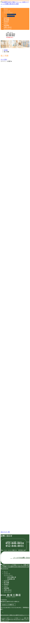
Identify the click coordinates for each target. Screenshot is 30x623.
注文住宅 (6, 18)
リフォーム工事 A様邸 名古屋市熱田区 (15, 370)
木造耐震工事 (11, 16)
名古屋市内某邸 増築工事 (10, 519)
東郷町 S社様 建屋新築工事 (11, 189)
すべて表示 (4, 59)
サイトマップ (7, 29)
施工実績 (6, 20)
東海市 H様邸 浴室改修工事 (11, 101)
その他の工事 (10, 329)
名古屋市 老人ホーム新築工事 (11, 145)
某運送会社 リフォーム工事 (10, 415)
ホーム (6, 9)
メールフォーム (6, 39)
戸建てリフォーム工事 (12, 104)
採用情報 (6, 25)
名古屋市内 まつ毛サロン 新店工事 (14, 326)
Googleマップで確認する (8, 604)
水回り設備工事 (11, 14)
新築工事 (9, 148)
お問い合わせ (8, 27)
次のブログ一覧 (5, 532)
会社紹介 (6, 21)
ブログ (6, 23)
